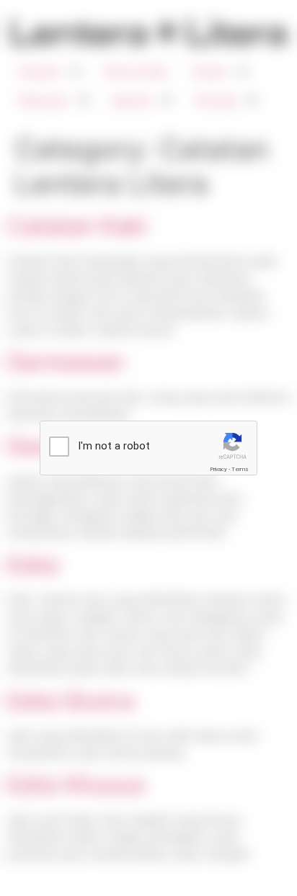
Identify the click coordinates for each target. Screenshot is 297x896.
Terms (240, 469)
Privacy (218, 469)
